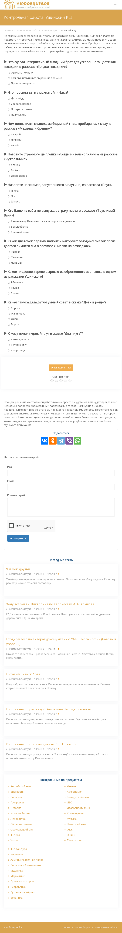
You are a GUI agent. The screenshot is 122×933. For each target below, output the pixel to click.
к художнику (19, 344)
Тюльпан (17, 257)
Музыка (71, 818)
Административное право (27, 860)
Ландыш (16, 262)
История (15, 808)
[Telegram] (61, 441)
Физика (15, 835)
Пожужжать (18, 114)
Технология (73, 840)
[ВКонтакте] (44, 441)
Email (10, 481)
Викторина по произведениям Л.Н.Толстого (41, 744)
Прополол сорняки (22, 83)
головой (16, 139)
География (17, 802)
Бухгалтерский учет (22, 892)
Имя (9, 467)
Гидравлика (18, 887)
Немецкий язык (76, 824)
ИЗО (69, 802)
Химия (14, 840)
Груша (15, 288)
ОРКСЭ (70, 835)
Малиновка (18, 313)
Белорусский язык (77, 797)
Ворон (15, 324)
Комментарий (16, 495)
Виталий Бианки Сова (23, 674)
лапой (15, 145)
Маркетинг (17, 876)
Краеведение (75, 813)
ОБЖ (69, 829)
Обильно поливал (22, 72)
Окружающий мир (22, 829)
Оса (13, 196)
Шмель (15, 201)
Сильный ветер (20, 232)
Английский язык (21, 786)
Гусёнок (16, 170)
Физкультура (18, 849)
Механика (16, 870)
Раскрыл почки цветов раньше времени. (36, 78)
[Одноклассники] (53, 441)
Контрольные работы (28, 30)
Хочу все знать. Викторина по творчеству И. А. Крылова (50, 604)
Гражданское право (22, 881)
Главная (8, 30)
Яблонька (17, 282)
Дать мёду (17, 98)
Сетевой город (82, 927)
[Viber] (69, 441)
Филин (15, 319)
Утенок (15, 165)
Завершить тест (62, 367)
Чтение (71, 786)
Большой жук (19, 226)
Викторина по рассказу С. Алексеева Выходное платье (48, 709)
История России (20, 813)
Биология (16, 797)
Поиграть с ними (21, 109)
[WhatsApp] (77, 441)
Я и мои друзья (18, 569)
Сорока (15, 308)
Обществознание (21, 824)
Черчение (16, 854)
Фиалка (15, 252)
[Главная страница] (27, 5)
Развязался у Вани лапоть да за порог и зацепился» (43, 221)
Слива (15, 293)
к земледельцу (20, 339)
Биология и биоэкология (25, 865)
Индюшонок (19, 175)
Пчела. (15, 190)
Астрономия (74, 791)
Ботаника (16, 897)
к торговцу (18, 350)
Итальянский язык (78, 808)
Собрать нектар (21, 104)
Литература (50, 30)
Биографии (17, 791)
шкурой (16, 134)
